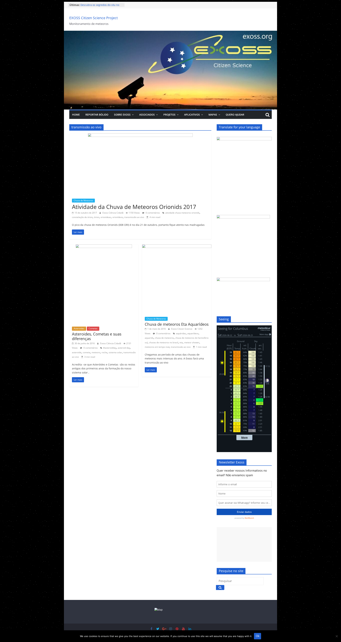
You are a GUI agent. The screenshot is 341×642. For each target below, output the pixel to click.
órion (96, 217)
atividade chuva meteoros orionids (182, 212)
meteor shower (191, 342)
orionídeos (117, 217)
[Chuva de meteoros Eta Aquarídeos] (176, 246)
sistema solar (115, 352)
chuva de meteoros (164, 337)
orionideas (106, 217)
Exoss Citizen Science (182, 328)
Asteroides (79, 328)
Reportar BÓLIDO (96, 114)
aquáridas (181, 333)
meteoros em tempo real (157, 346)
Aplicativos (192, 114)
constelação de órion (82, 217)
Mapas (213, 114)
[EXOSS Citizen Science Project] (170, 33)
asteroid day (124, 347)
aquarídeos (193, 333)
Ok (257, 636)
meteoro (96, 352)
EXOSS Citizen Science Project (93, 17)
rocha (104, 352)
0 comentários (152, 212)
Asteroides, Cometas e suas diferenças (96, 336)
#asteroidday (109, 347)
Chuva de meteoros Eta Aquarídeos (177, 324)
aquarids (149, 337)
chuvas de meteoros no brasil (163, 342)
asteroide (76, 352)
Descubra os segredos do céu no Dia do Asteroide (99, 4)
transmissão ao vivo (134, 217)
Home (76, 114)
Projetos (169, 114)
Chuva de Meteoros (83, 200)
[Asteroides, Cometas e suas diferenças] (104, 246)
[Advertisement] (244, 544)
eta (181, 342)
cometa (86, 352)
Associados (147, 114)
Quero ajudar (235, 114)
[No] (336, 636)
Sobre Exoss (122, 114)
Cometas (93, 328)
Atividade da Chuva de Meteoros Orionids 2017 (134, 207)
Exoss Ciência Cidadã (113, 212)
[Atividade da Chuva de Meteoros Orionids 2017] (140, 135)
